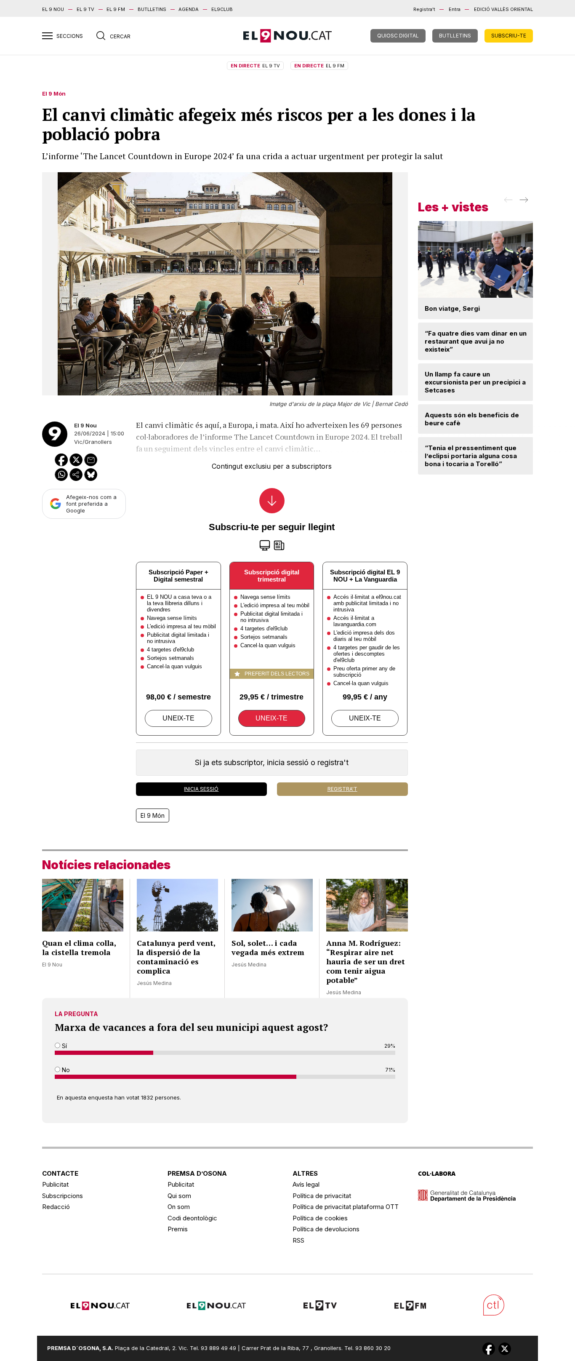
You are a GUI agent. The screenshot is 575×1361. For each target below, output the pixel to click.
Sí (63, 1045)
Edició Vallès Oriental (503, 9)
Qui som (179, 1196)
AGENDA (188, 9)
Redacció (56, 1207)
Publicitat (55, 1184)
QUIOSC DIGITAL (398, 35)
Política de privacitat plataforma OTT (346, 1207)
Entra (455, 9)
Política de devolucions (326, 1229)
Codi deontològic (192, 1218)
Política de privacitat (322, 1196)
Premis (178, 1229)
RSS (298, 1240)
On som (179, 1207)
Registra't (424, 9)
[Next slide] (523, 202)
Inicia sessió (201, 789)
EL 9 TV (85, 9)
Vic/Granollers (93, 441)
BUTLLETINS (152, 9)
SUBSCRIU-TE (508, 35)
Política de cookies (320, 1218)
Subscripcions (62, 1196)
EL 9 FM (115, 9)
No (65, 1069)
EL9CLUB (222, 9)
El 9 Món (54, 93)
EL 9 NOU (53, 9)
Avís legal (306, 1184)
